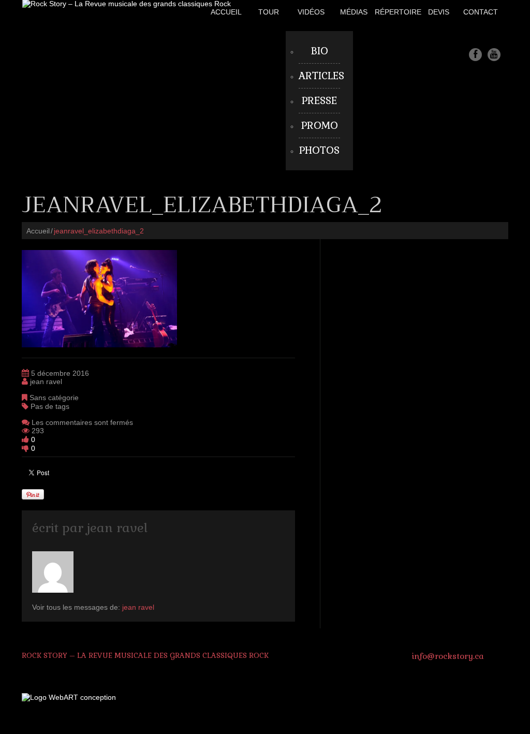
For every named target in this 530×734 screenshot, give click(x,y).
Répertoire (398, 12)
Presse (319, 100)
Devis (438, 12)
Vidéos (311, 12)
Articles (321, 75)
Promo (319, 125)
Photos (319, 150)
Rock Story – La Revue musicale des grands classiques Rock (145, 655)
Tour (268, 12)
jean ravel (46, 381)
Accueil (226, 12)
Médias (353, 12)
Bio (319, 51)
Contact (480, 12)
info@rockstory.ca (447, 656)
